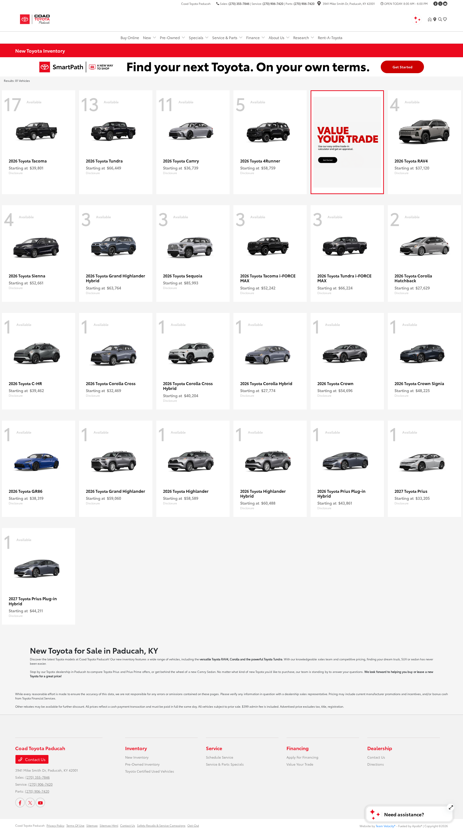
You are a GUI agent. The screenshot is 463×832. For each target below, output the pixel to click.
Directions (375, 764)
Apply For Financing (302, 757)
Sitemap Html (109, 825)
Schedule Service (219, 757)
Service (214, 748)
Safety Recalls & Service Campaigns (161, 825)
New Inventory (137, 757)
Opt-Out (193, 825)
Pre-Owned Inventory (142, 764)
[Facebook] (435, 3)
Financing (297, 748)
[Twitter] (440, 3)
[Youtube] (445, 3)
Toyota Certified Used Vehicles (149, 771)
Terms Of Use (75, 825)
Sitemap (92, 825)
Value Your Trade (299, 764)
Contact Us (35, 759)
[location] (319, 4)
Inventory (136, 748)
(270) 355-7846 (239, 3)
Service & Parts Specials (225, 764)
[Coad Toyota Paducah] (56, 18)
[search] (440, 19)
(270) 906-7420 (273, 3)
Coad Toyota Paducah (30, 825)
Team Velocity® (385, 826)
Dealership (379, 748)
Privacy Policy (55, 825)
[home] (430, 19)
